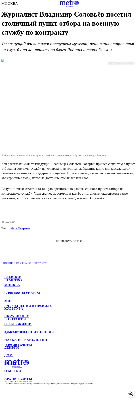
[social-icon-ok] (26, 393)
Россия (12, 293)
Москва (12, 285)
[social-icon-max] (36, 393)
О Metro (13, 371)
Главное (12, 277)
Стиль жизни (18, 324)
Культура (13, 308)
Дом (8, 355)
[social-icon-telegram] (17, 393)
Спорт (10, 363)
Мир (8, 301)
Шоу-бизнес (16, 316)
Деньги (11, 347)
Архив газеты (18, 379)
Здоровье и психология (29, 332)
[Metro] (69, 3)
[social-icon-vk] (8, 393)
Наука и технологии (25, 340)
